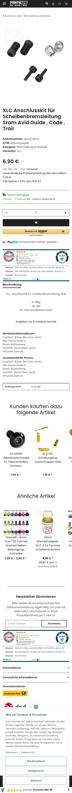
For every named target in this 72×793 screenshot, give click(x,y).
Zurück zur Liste (13, 16)
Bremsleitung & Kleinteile (32, 147)
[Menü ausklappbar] (4, 2)
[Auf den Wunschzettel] (62, 33)
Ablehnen (36, 780)
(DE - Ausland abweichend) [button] (41, 199)
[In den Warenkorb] (5, 25)
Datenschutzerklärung (20, 607)
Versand (31, 169)
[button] (48, 3)
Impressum (12, 752)
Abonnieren (54, 623)
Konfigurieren (36, 770)
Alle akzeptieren (36, 761)
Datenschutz (28, 752)
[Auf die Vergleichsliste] (53, 33)
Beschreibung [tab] (12, 284)
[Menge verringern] (6, 212)
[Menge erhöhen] (65, 212)
